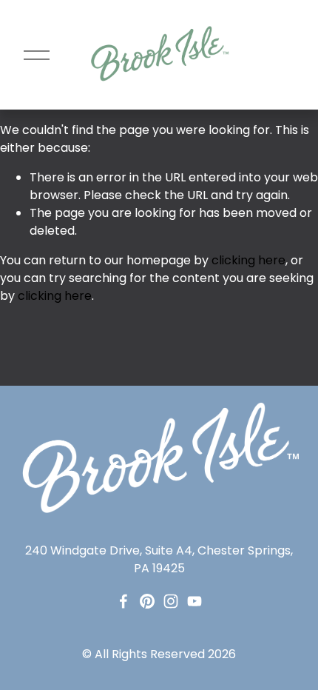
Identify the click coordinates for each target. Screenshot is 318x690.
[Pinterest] (147, 601)
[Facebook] (123, 601)
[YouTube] (194, 601)
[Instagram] (170, 601)
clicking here (248, 260)
